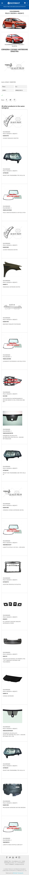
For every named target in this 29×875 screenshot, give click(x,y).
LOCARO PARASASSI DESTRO (10, 249)
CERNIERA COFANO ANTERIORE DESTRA (13, 510)
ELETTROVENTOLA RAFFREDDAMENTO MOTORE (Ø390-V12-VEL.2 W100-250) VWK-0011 (14, 400)
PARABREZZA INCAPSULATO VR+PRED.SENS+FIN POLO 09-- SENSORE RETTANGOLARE (13, 437)
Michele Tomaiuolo (18, 873)
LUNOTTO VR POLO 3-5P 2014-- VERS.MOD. (14, 547)
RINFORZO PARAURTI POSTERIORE (12, 324)
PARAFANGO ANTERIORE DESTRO (11, 287)
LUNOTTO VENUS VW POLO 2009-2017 (13, 844)
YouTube (13, 857)
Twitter (10, 857)
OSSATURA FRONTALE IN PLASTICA (12, 584)
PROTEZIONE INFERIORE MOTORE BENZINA (14, 807)
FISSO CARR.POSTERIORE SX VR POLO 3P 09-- (14, 212)
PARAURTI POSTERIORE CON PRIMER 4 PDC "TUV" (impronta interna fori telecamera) (14, 660)
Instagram (19, 857)
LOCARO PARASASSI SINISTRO (10, 138)
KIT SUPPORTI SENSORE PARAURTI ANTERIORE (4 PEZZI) (12, 622)
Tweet (10, 99)
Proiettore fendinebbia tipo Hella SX (14, 770)
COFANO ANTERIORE (8, 696)
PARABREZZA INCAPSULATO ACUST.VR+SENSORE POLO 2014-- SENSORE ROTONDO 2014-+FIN (14, 734)
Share (6, 99)
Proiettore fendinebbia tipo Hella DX (14, 175)
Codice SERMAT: (5, 82)
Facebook (7, 857)
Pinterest (14, 99)
